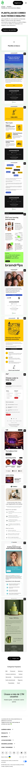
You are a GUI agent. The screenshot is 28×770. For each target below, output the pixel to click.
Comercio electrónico (11, 674)
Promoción (12, 671)
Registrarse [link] (18, 3)
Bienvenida (8, 677)
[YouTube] (21, 752)
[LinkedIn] (6, 752)
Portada (3, 6)
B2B (6, 671)
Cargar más (15, 658)
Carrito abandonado (10, 680)
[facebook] (2, 752)
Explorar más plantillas (9, 30)
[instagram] (14, 752)
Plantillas (9, 6)
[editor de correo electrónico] (2, 3)
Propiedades (11, 683)
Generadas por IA (18, 677)
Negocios (20, 680)
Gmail (18, 683)
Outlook (20, 674)
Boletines (20, 671)
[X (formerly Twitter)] (10, 752)
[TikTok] (17, 752)
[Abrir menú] (26, 3)
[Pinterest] (25, 752)
